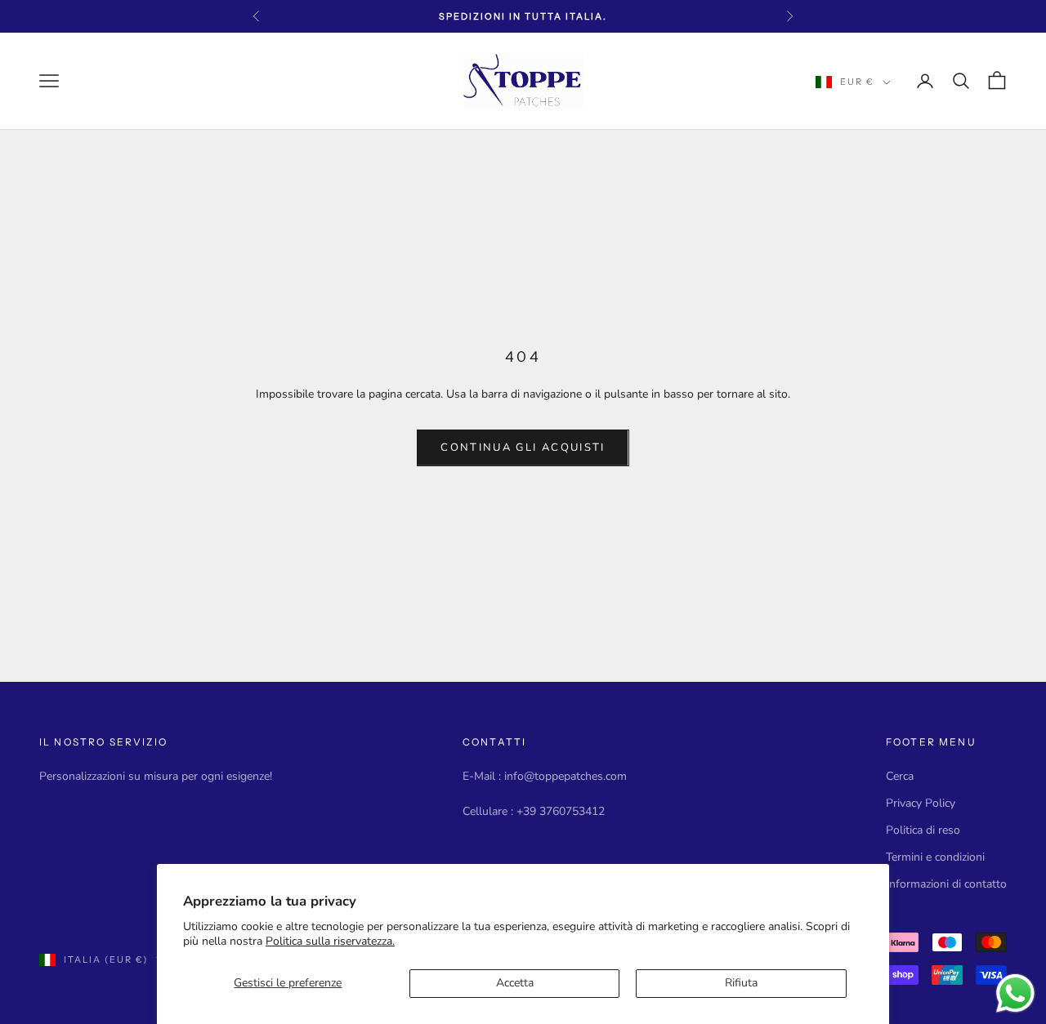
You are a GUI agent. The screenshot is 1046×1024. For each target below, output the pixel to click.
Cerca (900, 776)
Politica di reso (923, 830)
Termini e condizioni (935, 857)
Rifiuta (741, 983)
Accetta (515, 983)
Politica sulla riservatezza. (330, 941)
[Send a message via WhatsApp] (1015, 993)
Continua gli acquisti (522, 447)
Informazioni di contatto (946, 884)
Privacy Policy (920, 803)
